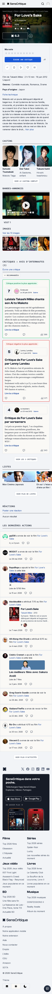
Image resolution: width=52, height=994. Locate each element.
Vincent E (14, 740)
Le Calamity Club (35, 872)
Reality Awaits (33, 906)
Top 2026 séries (34, 843)
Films (16, 11)
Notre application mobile (14, 931)
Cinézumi (24, 290)
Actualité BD (8, 912)
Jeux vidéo (10, 863)
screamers (25, 409)
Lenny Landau (27, 350)
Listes (7, 466)
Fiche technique (10, 94)
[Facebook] (27, 770)
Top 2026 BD (9, 896)
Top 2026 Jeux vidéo (13, 868)
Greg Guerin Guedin (19, 692)
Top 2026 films (10, 844)
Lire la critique (12, 329)
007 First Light (9, 872)
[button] (48, 4)
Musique (33, 892)
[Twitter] (22, 770)
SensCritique (7, 11)
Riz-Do (12, 724)
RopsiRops (14, 567)
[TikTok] (37, 770)
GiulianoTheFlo (16, 708)
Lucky (30, 851)
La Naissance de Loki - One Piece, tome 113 (13, 906)
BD (5, 892)
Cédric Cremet (16, 655)
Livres (31, 863)
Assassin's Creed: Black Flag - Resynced (13, 878)
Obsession (7, 848)
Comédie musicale (27, 11)
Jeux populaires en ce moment (13, 885)
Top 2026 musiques (36, 897)
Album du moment (36, 911)
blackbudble (15, 601)
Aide (5, 940)
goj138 (12, 535)
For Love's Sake (42, 11)
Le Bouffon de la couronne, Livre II (35, 878)
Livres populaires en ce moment (38, 885)
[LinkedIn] (42, 770)
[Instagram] (32, 770)
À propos (7, 926)
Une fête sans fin (11, 901)
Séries (31, 838)
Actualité (7, 857)
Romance (34, 84)
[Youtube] (47, 770)
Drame (43, 84)
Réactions (9, 506)
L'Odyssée (7, 853)
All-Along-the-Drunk (19, 639)
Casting (7, 140)
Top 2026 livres (34, 868)
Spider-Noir (32, 847)
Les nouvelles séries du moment (38, 857)
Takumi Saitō (43, 169)
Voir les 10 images (11, 233)
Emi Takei (24, 169)
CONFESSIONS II (35, 902)
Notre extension (10, 935)
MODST (13, 551)
